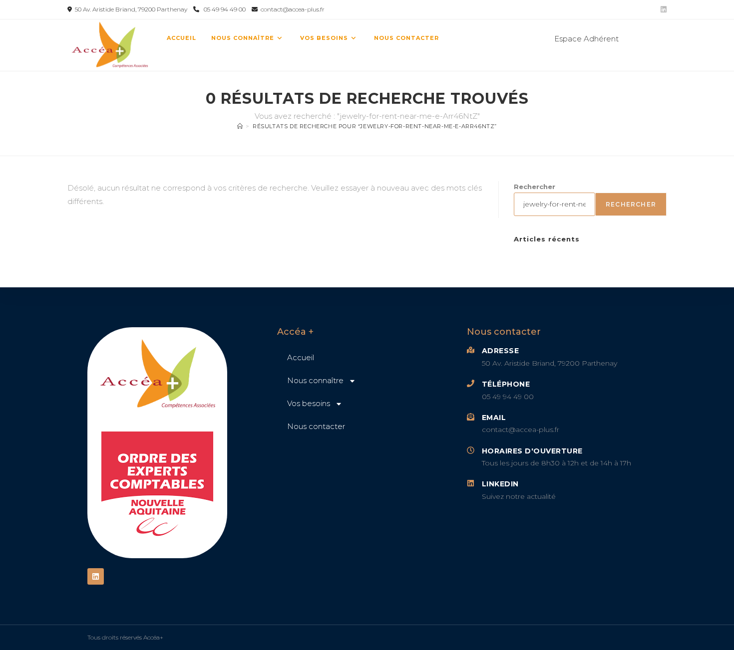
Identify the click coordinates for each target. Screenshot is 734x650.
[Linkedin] (95, 576)
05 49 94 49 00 (225, 9)
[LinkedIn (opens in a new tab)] (662, 9)
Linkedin (500, 483)
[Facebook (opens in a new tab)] (646, 37)
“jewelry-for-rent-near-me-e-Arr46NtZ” (375, 126)
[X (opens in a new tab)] (630, 37)
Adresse (500, 350)
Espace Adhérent (586, 38)
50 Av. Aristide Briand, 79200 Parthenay (130, 9)
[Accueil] (240, 126)
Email (494, 417)
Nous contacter (316, 426)
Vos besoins (308, 403)
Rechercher (534, 187)
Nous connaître (315, 380)
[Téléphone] (470, 383)
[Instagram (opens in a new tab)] (661, 37)
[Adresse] (470, 350)
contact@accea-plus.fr (291, 9)
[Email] (470, 417)
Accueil (300, 357)
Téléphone (506, 384)
